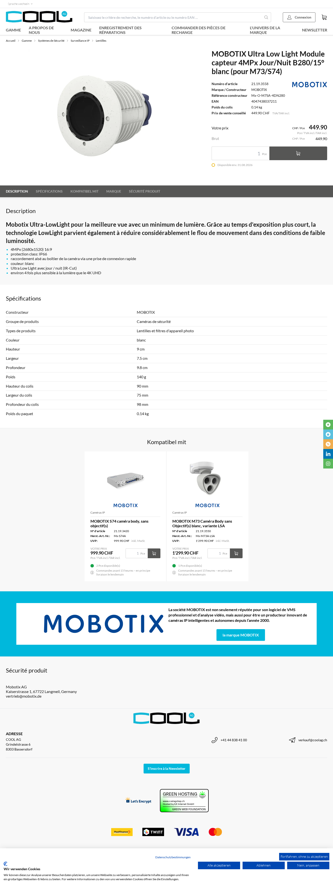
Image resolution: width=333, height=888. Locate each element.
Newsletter (314, 30)
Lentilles (101, 40)
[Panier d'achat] (324, 17)
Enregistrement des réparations (120, 30)
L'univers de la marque (265, 30)
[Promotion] (328, 444)
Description (17, 191)
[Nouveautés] (328, 424)
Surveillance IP (80, 40)
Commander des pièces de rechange (198, 30)
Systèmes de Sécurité (51, 40)
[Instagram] (328, 463)
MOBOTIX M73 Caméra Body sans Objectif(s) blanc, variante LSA (202, 523)
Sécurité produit (144, 191)
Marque (113, 191)
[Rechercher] (266, 17)
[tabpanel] (92, 114)
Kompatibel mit (84, 191)
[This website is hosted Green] (184, 800)
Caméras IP (97, 512)
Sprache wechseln (18, 4)
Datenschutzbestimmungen (173, 857)
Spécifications (49, 191)
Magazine (81, 30)
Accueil (10, 40)
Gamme (13, 30)
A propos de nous (41, 30)
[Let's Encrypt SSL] (138, 801)
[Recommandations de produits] (328, 434)
